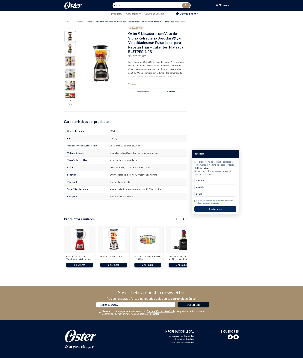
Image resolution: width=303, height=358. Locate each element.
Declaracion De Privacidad (181, 335)
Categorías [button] (132, 13)
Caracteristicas (142, 91)
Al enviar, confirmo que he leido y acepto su (216, 201)
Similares (171, 91)
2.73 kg (113, 138)
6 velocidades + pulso (120, 182)
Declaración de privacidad (160, 311)
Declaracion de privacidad (208, 203)
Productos (116, 13)
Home (66, 21)
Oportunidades (188, 13)
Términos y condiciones (182, 341)
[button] (223, 5)
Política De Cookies (184, 338)
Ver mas (132, 84)
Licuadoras (78, 21)
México (113, 131)
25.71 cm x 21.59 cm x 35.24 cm (125, 145)
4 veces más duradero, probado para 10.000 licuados (135, 189)
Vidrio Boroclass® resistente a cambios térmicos (134, 153)
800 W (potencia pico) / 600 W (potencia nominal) (134, 174)
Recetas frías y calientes (122, 196)
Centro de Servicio (154, 13)
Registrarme (215, 209)
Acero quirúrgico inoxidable (123, 160)
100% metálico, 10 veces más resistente (130, 167)
